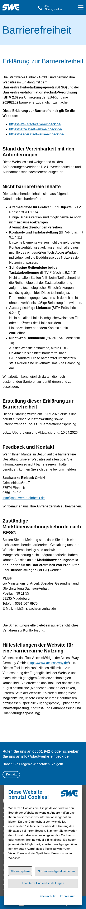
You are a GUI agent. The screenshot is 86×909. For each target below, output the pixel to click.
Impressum (68, 896)
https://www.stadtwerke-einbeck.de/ (35, 124)
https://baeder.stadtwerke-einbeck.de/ (36, 134)
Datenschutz (47, 896)
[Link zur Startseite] (12, 5)
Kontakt (11, 774)
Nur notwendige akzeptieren (56, 871)
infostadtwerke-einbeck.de (24, 498)
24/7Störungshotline (53, 7)
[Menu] (80, 8)
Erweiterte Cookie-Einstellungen (43, 883)
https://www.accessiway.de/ (48, 663)
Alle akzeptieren (21, 871)
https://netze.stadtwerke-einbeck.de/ (35, 129)
